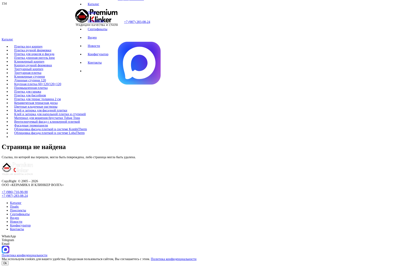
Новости (16, 221)
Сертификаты (20, 214)
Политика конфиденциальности (174, 259)
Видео (14, 218)
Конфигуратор (20, 225)
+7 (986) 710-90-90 (15, 192)
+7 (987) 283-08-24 (137, 22)
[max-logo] (139, 83)
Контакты (17, 229)
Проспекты (18, 210)
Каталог (16, 203)
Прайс (14, 206)
